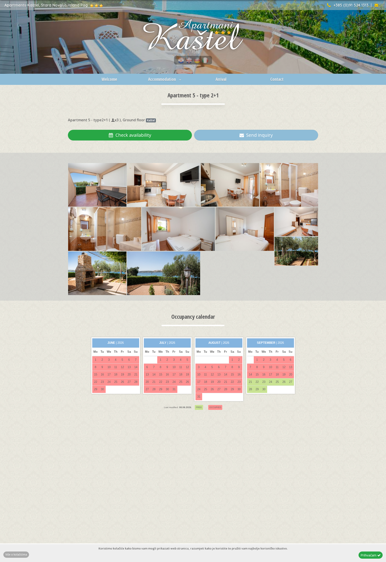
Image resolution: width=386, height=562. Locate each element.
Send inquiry (258, 135)
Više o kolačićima (16, 554)
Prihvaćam (369, 555)
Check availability (132, 135)
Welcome (109, 79)
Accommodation (162, 79)
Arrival (221, 79)
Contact (276, 79)
